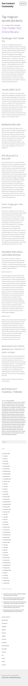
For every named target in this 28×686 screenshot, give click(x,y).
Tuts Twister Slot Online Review (11, 30)
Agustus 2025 (6, 481)
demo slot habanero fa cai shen (16, 412)
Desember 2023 (6, 532)
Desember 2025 (6, 471)
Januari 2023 (6, 560)
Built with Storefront (15, 677)
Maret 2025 (5, 494)
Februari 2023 (6, 557)
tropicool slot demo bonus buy (14, 431)
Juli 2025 (5, 484)
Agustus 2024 (6, 511)
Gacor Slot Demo (10, 400)
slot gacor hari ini (6, 617)
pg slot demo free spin (7, 426)
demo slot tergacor (18, 417)
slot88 (3, 658)
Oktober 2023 (6, 537)
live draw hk (4, 623)
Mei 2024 (5, 519)
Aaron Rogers (17, 25)
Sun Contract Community (8, 5)
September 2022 (7, 570)
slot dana (4, 639)
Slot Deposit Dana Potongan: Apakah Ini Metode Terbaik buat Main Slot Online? (14, 594)
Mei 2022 (5, 572)
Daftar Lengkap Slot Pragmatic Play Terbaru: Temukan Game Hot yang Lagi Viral (13, 606)
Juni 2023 (5, 547)
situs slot (4, 652)
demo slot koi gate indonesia (8, 414)
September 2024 (7, 509)
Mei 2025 (5, 489)
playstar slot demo (17, 426)
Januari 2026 (6, 468)
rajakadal (4, 626)
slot (3, 655)
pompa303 (4, 642)
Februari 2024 (6, 527)
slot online (4, 648)
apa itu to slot (17, 402)
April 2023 (5, 552)
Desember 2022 (6, 562)
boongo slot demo (10, 405)
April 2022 (5, 575)
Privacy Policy (5, 677)
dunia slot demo (11, 419)
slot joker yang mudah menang (13, 427)
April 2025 (5, 491)
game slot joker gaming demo (14, 421)
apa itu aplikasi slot (9, 402)
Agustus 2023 (6, 542)
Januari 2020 (6, 583)
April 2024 (5, 522)
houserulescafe (5, 645)
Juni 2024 (5, 517)
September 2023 (7, 539)
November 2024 (6, 504)
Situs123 (4, 632)
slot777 (3, 661)
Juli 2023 (5, 544)
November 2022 (6, 565)
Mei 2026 (5, 458)
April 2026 (5, 461)
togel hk (4, 629)
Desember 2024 (6, 501)
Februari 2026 (6, 466)
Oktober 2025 (6, 476)
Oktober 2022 (6, 567)
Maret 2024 (5, 524)
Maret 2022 (5, 578)
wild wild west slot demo (11, 434)
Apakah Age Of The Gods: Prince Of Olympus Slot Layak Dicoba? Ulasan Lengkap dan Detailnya (14, 602)
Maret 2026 (5, 463)
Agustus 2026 (6, 453)
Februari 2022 (6, 580)
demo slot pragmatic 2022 (13, 415)
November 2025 (6, 473)
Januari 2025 (6, 499)
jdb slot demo (8, 424)
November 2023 (6, 534)
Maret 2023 (5, 555)
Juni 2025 (5, 486)
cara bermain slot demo (15, 407)
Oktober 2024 (6, 506)
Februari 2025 (6, 496)
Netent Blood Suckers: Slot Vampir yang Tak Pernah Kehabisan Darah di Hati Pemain (13, 610)
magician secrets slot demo (18, 424)
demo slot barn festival (13, 410)
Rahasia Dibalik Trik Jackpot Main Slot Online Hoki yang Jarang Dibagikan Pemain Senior (14, 598)
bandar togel (5, 620)
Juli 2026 (5, 456)
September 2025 (7, 479)
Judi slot (4, 664)
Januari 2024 (6, 529)
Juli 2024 (5, 514)
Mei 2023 (5, 550)
